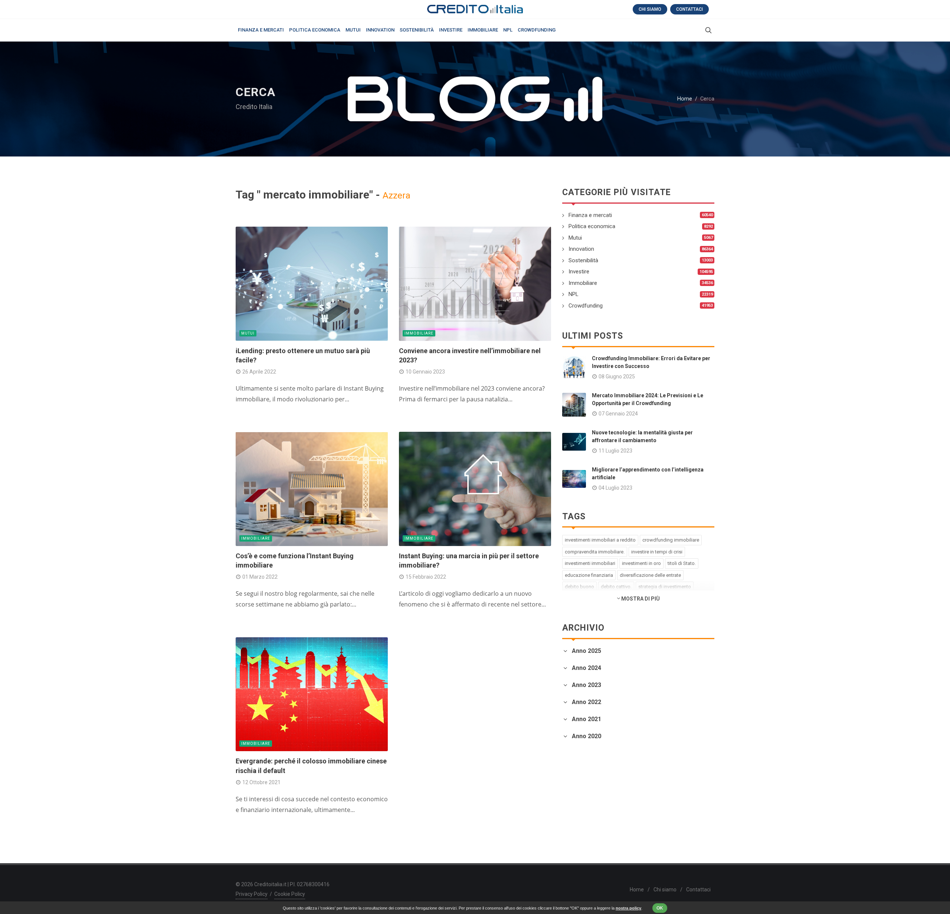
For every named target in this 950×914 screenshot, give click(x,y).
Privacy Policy (252, 894)
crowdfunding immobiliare (670, 540)
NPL (574, 294)
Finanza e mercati (590, 215)
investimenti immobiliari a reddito (600, 540)
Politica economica (592, 226)
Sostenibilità (583, 260)
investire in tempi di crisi (656, 552)
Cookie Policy (289, 894)
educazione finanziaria (589, 575)
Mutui (248, 333)
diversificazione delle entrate (650, 575)
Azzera (396, 195)
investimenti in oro (641, 563)
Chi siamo (650, 9)
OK (659, 908)
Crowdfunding (586, 305)
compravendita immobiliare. (595, 552)
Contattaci (689, 9)
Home (684, 99)
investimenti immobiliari (590, 563)
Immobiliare (418, 333)
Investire (579, 271)
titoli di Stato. (682, 563)
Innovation (581, 249)
